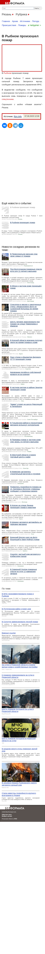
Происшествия (9, 25)
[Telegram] (15, 125)
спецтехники (8, 99)
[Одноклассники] (9, 125)
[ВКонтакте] (4, 125)
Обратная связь (7, 814)
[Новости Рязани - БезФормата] (12, 2)
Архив (15, 21)
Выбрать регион (7, 816)
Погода (35, 21)
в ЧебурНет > (34, 25)
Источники (25, 21)
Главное (6, 21)
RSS (15, 819)
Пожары (22, 25)
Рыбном (7, 73)
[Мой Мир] (20, 125)
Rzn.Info (18, 116)
